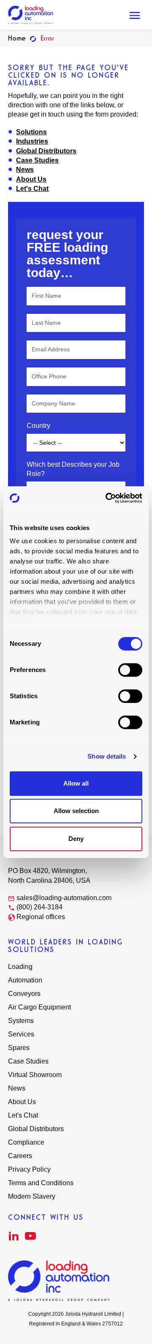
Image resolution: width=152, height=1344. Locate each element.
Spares (19, 1047)
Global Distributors (46, 151)
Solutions (31, 132)
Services (21, 1034)
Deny (76, 838)
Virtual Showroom (35, 1074)
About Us (31, 179)
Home (17, 38)
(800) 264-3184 (39, 907)
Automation (25, 980)
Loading (20, 966)
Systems (21, 1020)
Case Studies (37, 160)
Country (38, 425)
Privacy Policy (29, 1169)
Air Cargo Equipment (39, 1007)
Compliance (26, 1142)
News (25, 169)
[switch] (130, 670)
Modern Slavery (31, 1196)
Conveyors (24, 993)
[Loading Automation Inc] (30, 14)
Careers (20, 1155)
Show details (106, 756)
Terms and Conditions (40, 1182)
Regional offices (40, 916)
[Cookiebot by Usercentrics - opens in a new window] (107, 497)
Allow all (76, 783)
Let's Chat (32, 188)
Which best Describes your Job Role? (73, 469)
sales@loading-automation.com (63, 897)
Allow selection (76, 810)
